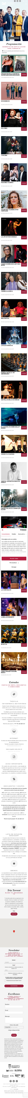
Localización (14, 725)
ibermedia (16, 1089)
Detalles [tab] (14, 534)
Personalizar (13, 562)
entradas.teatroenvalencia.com (14, 745)
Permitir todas (14, 558)
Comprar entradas (14, 751)
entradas (24, 74)
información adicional (8, 1049)
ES (26, 1)
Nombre (13, 960)
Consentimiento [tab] (6, 534)
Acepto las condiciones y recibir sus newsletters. (15, 974)
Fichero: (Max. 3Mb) (14, 1025)
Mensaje (7, 1016)
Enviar (14, 1035)
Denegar (14, 567)
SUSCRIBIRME (14, 985)
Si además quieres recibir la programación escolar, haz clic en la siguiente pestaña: (14, 978)
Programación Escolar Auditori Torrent (13, 980)
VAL (24, 1)
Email (14, 965)
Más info (14, 914)
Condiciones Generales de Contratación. (14, 1092)
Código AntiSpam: (12, 1030)
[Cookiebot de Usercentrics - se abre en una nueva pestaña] (20, 530)
